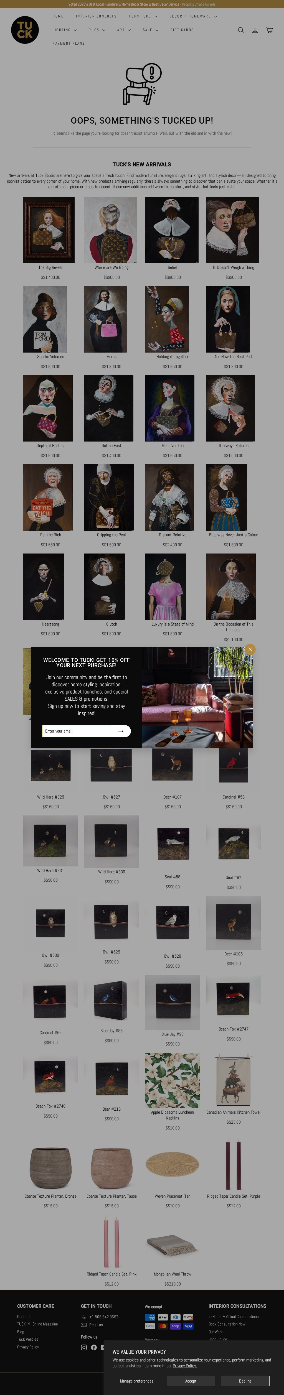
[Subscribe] (121, 731)
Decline (245, 1381)
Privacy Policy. (185, 1366)
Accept (191, 1381)
